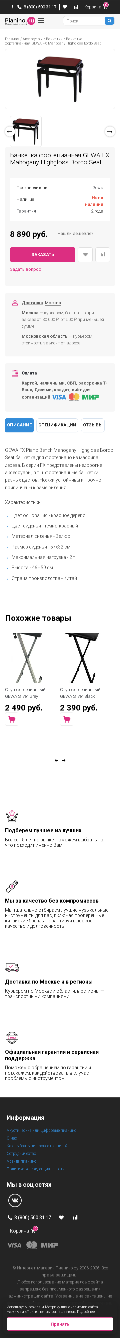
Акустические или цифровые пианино (41, 1130)
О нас (12, 1138)
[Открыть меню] (41, 20)
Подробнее (86, 1312)
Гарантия (26, 211)
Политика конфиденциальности (36, 1169)
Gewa (97, 187)
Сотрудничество (21, 1153)
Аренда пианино (21, 1161)
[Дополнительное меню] (13, 7)
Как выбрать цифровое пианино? (37, 1146)
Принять (60, 1324)
